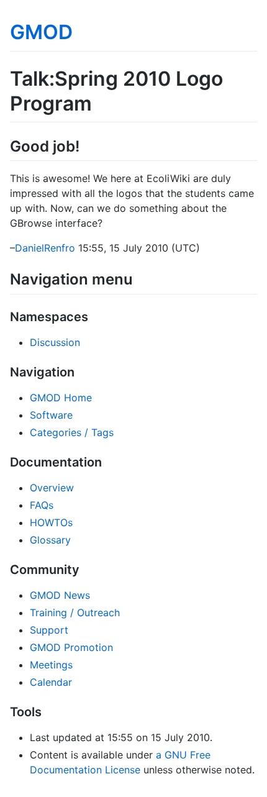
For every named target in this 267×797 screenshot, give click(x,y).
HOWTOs (51, 522)
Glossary (50, 540)
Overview (52, 487)
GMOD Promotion (71, 647)
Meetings (51, 664)
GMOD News (60, 595)
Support (49, 630)
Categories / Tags (72, 432)
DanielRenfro (45, 248)
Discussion (55, 342)
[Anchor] (86, 145)
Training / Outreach (75, 612)
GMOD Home (61, 397)
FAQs (41, 505)
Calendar (51, 682)
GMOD (41, 32)
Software (51, 415)
